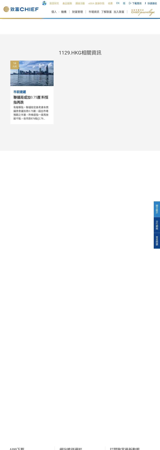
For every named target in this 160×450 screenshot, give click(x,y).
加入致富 (119, 11)
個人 (54, 11)
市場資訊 (94, 11)
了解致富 (106, 11)
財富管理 (77, 11)
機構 (63, 11)
